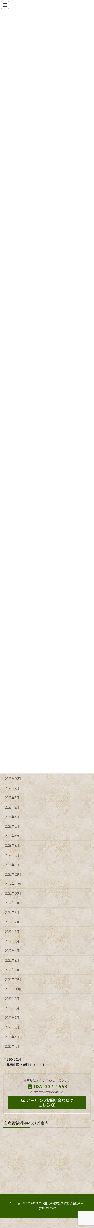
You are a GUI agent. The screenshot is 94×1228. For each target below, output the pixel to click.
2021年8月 (12, 1008)
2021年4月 (12, 1046)
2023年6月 (12, 816)
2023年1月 (12, 864)
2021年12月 (13, 979)
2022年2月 (12, 970)
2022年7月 (12, 922)
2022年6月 (12, 931)
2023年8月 (12, 797)
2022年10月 (13, 893)
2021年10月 (13, 989)
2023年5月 (12, 826)
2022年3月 (12, 960)
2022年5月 (12, 941)
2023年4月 (12, 836)
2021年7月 (12, 1017)
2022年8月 (12, 912)
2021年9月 (12, 998)
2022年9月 (12, 903)
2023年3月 (12, 845)
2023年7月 (12, 807)
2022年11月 (13, 883)
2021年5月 (12, 1036)
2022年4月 (12, 950)
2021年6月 (12, 1027)
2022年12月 (13, 874)
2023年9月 (12, 788)
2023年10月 (13, 778)
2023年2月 (12, 855)
